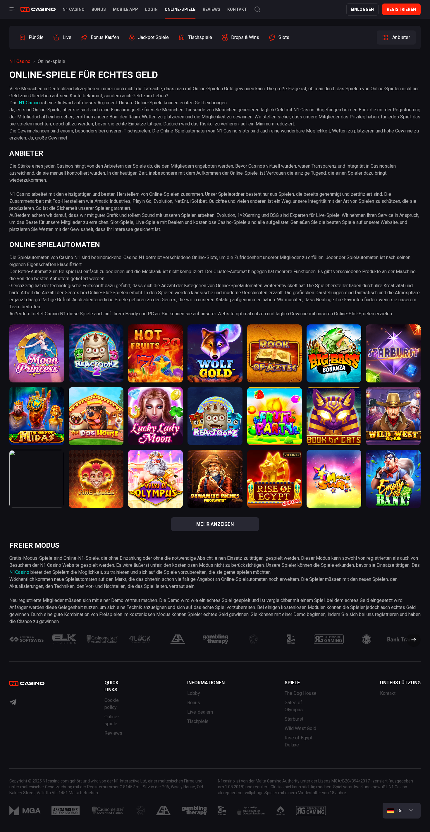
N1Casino (19, 572)
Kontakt (237, 9)
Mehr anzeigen (215, 524)
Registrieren (401, 9)
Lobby (193, 693)
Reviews (211, 9)
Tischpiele (198, 721)
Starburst (294, 719)
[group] (31, 37)
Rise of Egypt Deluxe (298, 741)
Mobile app (125, 9)
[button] (411, 640)
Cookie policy (111, 703)
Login (151, 9)
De (400, 810)
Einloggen (362, 9)
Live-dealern (200, 712)
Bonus (99, 9)
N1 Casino (74, 9)
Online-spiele (180, 9)
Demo (36, 375)
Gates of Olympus (294, 706)
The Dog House (301, 693)
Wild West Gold (300, 728)
